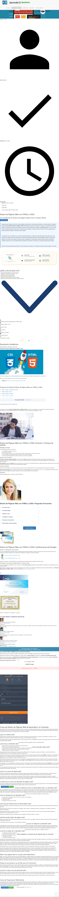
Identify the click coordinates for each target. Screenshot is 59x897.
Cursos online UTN (27, 887)
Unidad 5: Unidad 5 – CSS (6, 397)
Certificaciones (25, 7)
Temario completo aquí (12, 404)
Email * (1, 688)
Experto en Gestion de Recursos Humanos (8, 641)
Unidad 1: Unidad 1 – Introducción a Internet (10, 389)
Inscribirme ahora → (12, 18)
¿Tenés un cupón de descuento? (9, 718)
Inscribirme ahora (4, 220)
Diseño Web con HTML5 (16, 7)
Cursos (8, 7)
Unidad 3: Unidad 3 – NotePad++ (8, 393)
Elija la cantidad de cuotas (5, 705)
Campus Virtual (42, 469)
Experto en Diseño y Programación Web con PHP (16, 380)
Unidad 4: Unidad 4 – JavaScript (7, 395)
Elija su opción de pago (5, 701)
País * (1, 697)
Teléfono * (2, 692)
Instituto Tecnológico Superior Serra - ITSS (12, 558)
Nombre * (2, 684)
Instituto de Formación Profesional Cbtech (12, 555)
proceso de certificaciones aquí (29, 568)
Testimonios (32, 7)
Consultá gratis (11, 220)
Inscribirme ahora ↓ (29, 528)
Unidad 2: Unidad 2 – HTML (7, 391)
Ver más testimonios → (4, 646)
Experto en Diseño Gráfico (5, 623)
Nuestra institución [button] (39, 7)
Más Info (11, 786)
